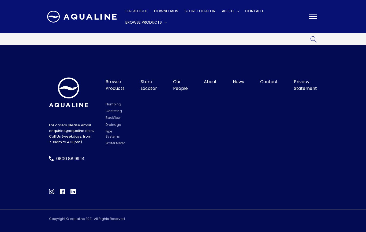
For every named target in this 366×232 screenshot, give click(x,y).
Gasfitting (114, 111)
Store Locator (149, 85)
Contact (269, 82)
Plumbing (113, 104)
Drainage (113, 124)
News (238, 82)
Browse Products (115, 85)
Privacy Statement (305, 85)
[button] (230, 11)
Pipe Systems (113, 134)
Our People (180, 85)
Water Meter (115, 143)
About (210, 82)
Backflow (113, 117)
